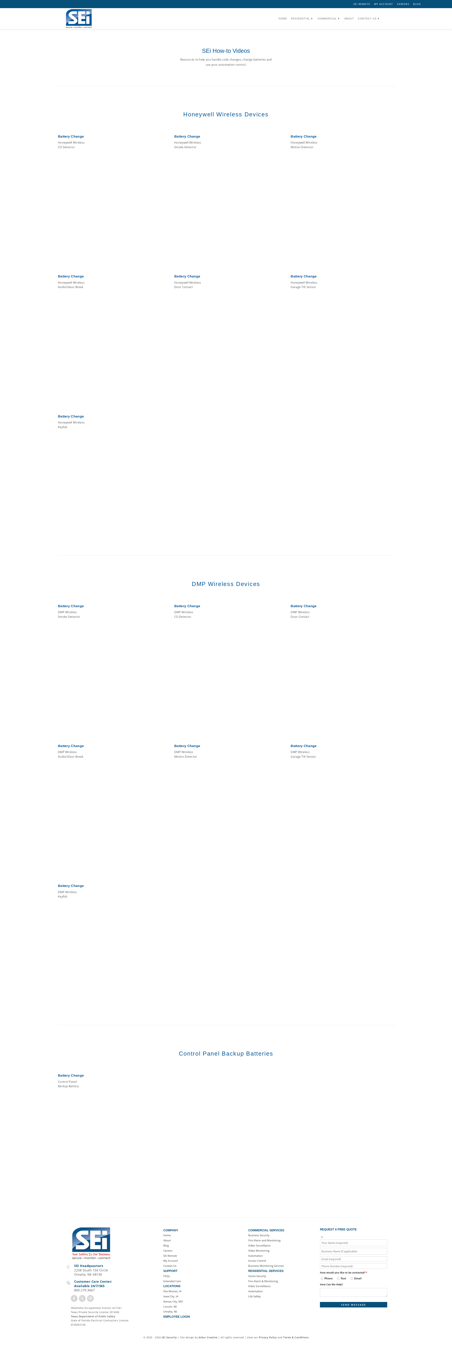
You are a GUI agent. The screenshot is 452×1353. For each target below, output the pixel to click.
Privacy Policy (268, 1337)
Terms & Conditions (296, 1337)
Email (358, 1278)
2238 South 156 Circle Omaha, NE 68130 (91, 1272)
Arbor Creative (208, 1337)
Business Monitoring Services (266, 1266)
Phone (328, 1278)
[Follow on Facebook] (74, 1298)
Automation (255, 1255)
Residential (300, 18)
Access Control (257, 1260)
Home (283, 18)
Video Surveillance (259, 1245)
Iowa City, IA (170, 1296)
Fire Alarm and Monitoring (264, 1240)
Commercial (327, 18)
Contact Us (367, 18)
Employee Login (176, 1316)
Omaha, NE (170, 1311)
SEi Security (169, 1337)
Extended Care (172, 1281)
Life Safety (254, 1296)
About (349, 18)
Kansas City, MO (173, 1301)
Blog (417, 4)
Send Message (353, 1304)
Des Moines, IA (172, 1291)
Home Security (257, 1276)
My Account (383, 4)
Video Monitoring (258, 1250)
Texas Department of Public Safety (93, 1316)
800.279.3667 (84, 1290)
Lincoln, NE (170, 1306)
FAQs (166, 1276)
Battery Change (71, 136)
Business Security (258, 1235)
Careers (403, 4)
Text (343, 1278)
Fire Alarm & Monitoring (263, 1281)
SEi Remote (361, 4)
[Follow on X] (82, 1298)
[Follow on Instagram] (90, 1298)
